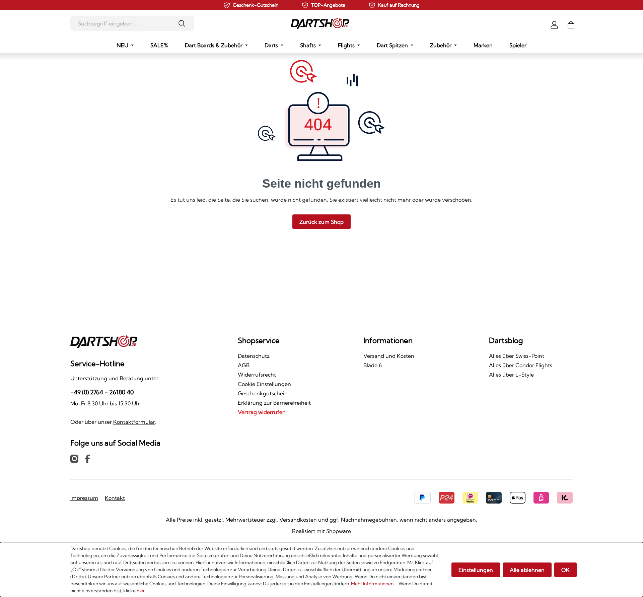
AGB (243, 365)
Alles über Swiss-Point (516, 355)
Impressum (84, 497)
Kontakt (115, 497)
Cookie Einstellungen (264, 384)
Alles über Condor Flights (520, 365)
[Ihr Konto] (554, 24)
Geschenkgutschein (263, 393)
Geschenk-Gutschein (255, 5)
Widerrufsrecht (257, 374)
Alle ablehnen (527, 570)
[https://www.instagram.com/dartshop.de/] (74, 458)
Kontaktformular (134, 421)
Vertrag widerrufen (262, 412)
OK (565, 570)
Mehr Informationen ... (374, 584)
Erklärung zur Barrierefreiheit (274, 402)
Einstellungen (475, 570)
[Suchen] (184, 23)
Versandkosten (298, 519)
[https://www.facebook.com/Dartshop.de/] (87, 458)
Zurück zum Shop (321, 221)
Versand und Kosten (388, 355)
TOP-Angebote (328, 5)
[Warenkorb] (571, 24)
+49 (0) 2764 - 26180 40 (102, 392)
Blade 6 (372, 365)
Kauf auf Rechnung (399, 5)
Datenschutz (254, 355)
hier (141, 591)
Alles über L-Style (511, 374)
